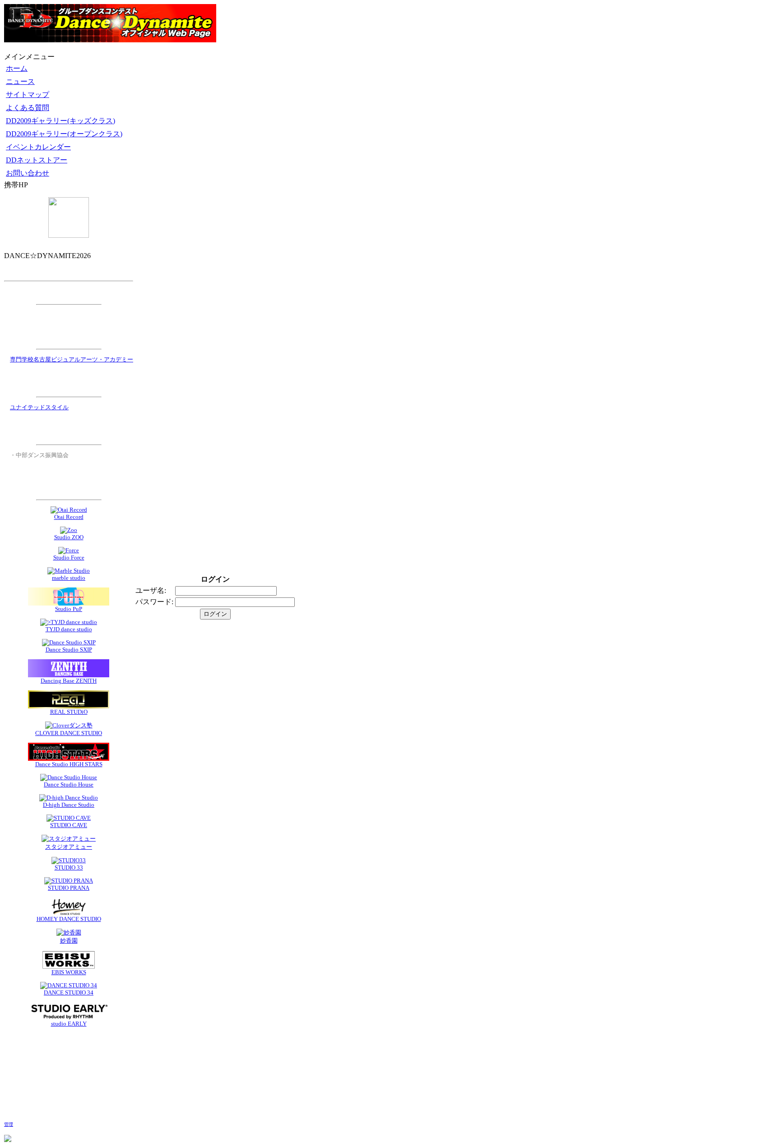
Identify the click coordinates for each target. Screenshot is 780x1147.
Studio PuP (68, 609)
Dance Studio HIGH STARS (68, 764)
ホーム (17, 68)
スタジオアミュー (68, 846)
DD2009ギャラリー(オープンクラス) (64, 134)
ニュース (20, 81)
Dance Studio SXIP (69, 649)
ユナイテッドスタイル (39, 407)
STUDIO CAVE (68, 825)
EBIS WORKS (68, 972)
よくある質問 (27, 107)
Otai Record (69, 516)
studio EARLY (69, 1023)
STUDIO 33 (69, 867)
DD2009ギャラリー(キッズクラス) (60, 121)
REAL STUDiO (69, 711)
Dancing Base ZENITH (69, 680)
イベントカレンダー (38, 147)
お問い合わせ (27, 173)
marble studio (68, 577)
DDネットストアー (36, 160)
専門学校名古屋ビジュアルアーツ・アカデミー (71, 359)
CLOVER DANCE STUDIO (68, 733)
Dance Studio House (68, 784)
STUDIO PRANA (68, 887)
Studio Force (68, 557)
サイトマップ (27, 94)
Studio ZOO (69, 537)
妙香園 (69, 940)
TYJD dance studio (69, 629)
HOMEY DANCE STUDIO (69, 919)
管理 (8, 1124)
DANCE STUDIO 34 (68, 992)
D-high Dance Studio (68, 804)
